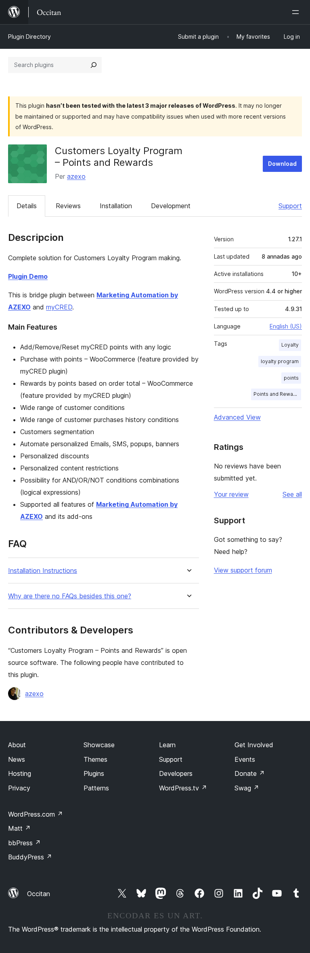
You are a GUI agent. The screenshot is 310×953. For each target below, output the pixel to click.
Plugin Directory (29, 36)
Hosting (19, 773)
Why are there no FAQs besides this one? (69, 596)
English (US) (286, 326)
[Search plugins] (94, 65)
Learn (167, 745)
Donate (250, 773)
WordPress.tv (183, 788)
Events (245, 759)
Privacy (19, 788)
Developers (176, 773)
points (291, 378)
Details (27, 206)
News (16, 759)
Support (290, 206)
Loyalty (290, 345)
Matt (19, 828)
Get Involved (254, 745)
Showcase (99, 745)
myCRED (59, 307)
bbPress (24, 843)
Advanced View (237, 417)
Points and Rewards (277, 394)
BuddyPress (30, 857)
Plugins (94, 773)
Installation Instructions (42, 571)
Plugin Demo (28, 276)
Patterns (96, 788)
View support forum (243, 570)
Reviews (68, 206)
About (17, 745)
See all (292, 494)
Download (282, 163)
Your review (231, 494)
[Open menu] (297, 12)
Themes (95, 759)
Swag (247, 788)
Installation (116, 206)
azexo (76, 176)
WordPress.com (35, 814)
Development (171, 206)
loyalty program (280, 361)
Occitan (38, 894)
